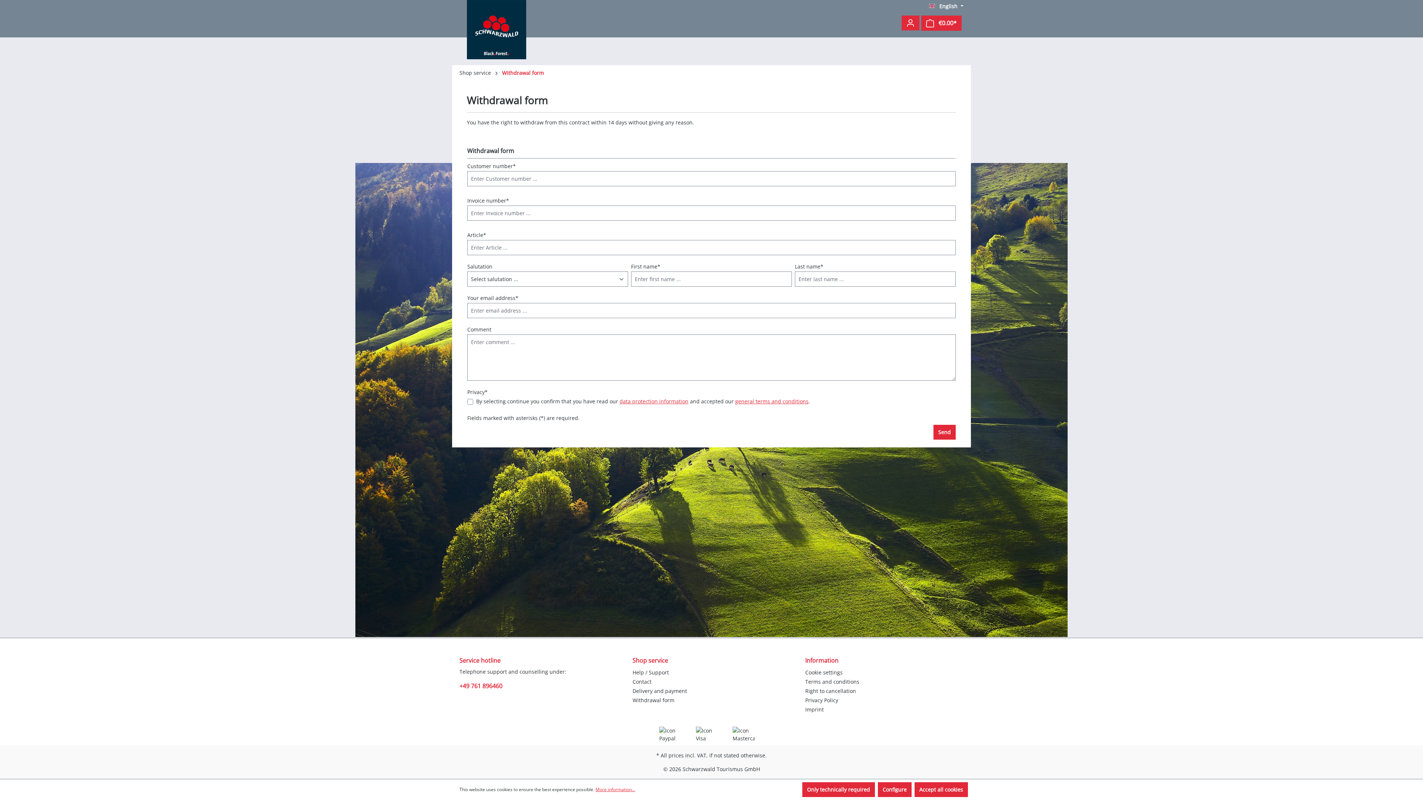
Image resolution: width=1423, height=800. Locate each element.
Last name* (809, 266)
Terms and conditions (832, 681)
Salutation (479, 266)
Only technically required (838, 789)
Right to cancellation (830, 690)
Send (944, 432)
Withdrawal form (653, 700)
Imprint (814, 709)
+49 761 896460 (481, 686)
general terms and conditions (772, 401)
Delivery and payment (660, 690)
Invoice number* (488, 200)
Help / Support (651, 672)
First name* (645, 266)
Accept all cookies (941, 789)
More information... (615, 789)
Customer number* (491, 166)
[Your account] (910, 23)
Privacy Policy (821, 700)
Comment (479, 329)
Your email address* (492, 297)
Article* (476, 235)
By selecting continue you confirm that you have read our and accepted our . (643, 401)
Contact (642, 681)
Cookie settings (824, 672)
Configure (895, 789)
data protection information (654, 401)
